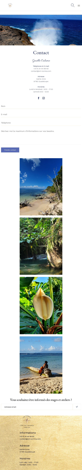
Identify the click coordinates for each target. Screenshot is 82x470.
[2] (41, 215)
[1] (41, 334)
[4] (41, 393)
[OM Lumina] (7, 5)
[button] (77, 407)
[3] (41, 274)
